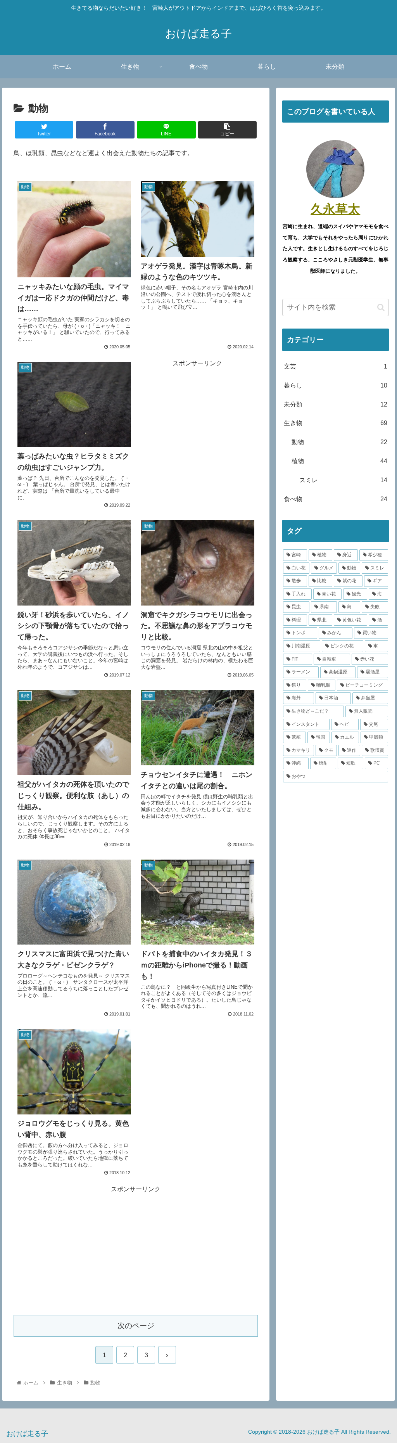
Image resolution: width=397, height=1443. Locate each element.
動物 (339, 442)
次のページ (135, 1326)
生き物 (335, 423)
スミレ (343, 480)
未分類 (335, 404)
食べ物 (335, 499)
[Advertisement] (197, 417)
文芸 (335, 366)
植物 (339, 461)
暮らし (335, 385)
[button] (381, 307)
